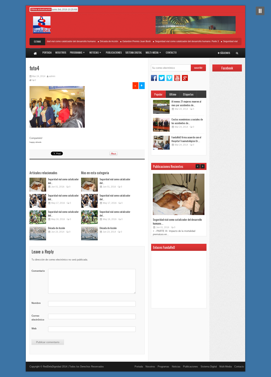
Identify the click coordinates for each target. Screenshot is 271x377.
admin (52, 76)
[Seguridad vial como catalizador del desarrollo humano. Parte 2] (37, 201)
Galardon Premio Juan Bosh (131, 41)
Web (34, 328)
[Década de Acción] (37, 233)
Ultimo (172, 94)
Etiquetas (188, 94)
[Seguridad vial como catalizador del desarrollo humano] (37, 217)
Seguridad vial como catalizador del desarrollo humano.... (177, 221)
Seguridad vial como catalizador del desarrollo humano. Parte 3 (181, 41)
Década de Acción (103, 41)
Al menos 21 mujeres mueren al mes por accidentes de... (186, 103)
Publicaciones (190, 366)
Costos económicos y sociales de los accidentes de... (187, 121)
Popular (158, 94)
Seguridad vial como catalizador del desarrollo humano (62, 41)
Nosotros (150, 366)
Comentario (38, 270)
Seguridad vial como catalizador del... (63, 181)
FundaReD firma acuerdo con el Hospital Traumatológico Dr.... (186, 139)
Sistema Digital (209, 366)
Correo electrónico (38, 317)
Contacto (239, 366)
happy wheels (35, 142)
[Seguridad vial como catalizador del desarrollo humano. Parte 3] (37, 185)
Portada (139, 366)
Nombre (36, 303)
